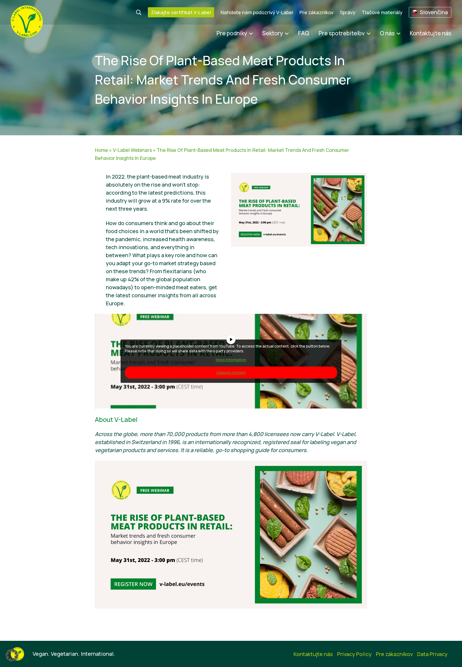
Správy (347, 12)
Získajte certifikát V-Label (181, 12)
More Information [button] (231, 359)
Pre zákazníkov (316, 12)
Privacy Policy (354, 654)
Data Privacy (432, 654)
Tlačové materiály (382, 12)
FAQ (303, 33)
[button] (12, 655)
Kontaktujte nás (430, 33)
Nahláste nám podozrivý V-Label (257, 12)
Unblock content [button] (231, 372)
